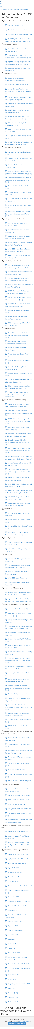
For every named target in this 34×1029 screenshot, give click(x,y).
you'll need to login (24, 1021)
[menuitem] (1, 4)
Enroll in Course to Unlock (17, 1024)
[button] (1, 2)
